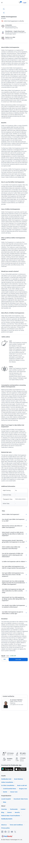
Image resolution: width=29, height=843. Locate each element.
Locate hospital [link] (6, 799)
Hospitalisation (3, 795)
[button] (20, 2)
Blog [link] (2, 812)
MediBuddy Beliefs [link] (6, 819)
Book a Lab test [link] (22, 785)
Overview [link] (4, 809)
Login (24, 2)
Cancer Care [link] (13, 792)
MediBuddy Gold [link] (6, 779)
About (3, 806)
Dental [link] (5, 792)
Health (3, 776)
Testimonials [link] (14, 809)
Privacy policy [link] (5, 828)
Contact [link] (23, 809)
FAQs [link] (4, 802)
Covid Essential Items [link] (9, 788)
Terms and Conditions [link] (16, 825)
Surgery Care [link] (23, 788)
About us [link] (4, 825)
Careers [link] (9, 812)
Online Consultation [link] (7, 782)
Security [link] (17, 812)
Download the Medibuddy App (11, 765)
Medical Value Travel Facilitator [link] (10, 815)
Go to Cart (18, 659)
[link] (7, 769)
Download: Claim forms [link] (21, 799)
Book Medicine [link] (18, 779)
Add (4, 659)
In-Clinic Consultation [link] (7, 785)
